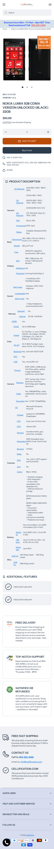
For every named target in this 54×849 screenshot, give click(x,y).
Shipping (7, 122)
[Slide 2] (27, 87)
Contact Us (20, 752)
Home (5, 29)
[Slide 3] (32, 87)
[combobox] (27, 12)
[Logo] (27, 4)
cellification (30, 835)
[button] (50, 4)
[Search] (5, 12)
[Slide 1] (22, 87)
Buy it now (27, 150)
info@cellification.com (31, 761)
